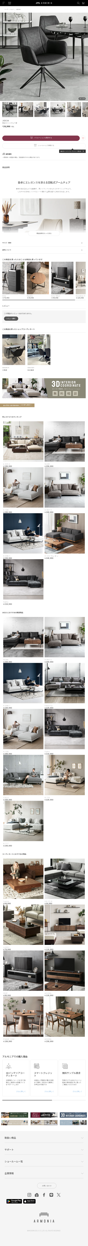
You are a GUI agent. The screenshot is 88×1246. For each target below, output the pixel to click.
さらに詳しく (21, 1091)
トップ (6, 9)
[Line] (51, 1195)
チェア (12, 9)
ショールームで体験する (46, 145)
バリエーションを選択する (43, 137)
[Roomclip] (36, 1195)
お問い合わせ (47, 1186)
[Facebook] (44, 1195)
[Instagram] (29, 1195)
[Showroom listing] (9, 3)
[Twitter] (58, 1195)
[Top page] (44, 4)
